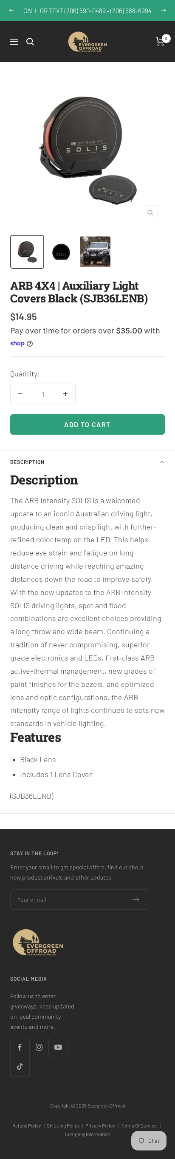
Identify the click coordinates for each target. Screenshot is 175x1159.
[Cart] (160, 41)
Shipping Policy (65, 1125)
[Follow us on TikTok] (19, 1066)
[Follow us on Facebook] (19, 1047)
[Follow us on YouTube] (58, 1047)
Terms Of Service (141, 1125)
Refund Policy (28, 1125)
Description (27, 462)
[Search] (30, 42)
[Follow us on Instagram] (38, 1047)
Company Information (87, 1134)
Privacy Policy (102, 1125)
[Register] (136, 900)
